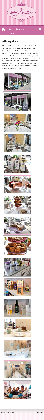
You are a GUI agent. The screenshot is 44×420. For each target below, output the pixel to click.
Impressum (40, 412)
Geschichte (20, 29)
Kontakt (11, 33)
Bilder (10, 29)
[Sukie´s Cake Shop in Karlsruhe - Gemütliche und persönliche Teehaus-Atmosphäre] (17, 123)
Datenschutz (39, 411)
